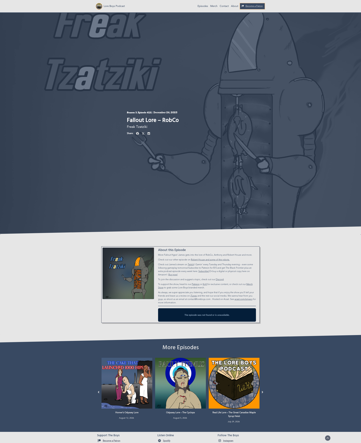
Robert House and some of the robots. (210, 260)
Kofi (205, 284)
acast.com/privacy (243, 299)
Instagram (228, 441)
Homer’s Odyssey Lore (126, 413)
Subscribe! (203, 271)
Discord (220, 279)
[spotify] (159, 440)
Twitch (191, 265)
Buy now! (173, 275)
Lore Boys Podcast (114, 6)
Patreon (196, 284)
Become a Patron (254, 6)
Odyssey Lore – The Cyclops (180, 413)
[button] (137, 133)
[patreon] (243, 6)
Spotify (166, 441)
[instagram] (220, 440)
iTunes (193, 296)
